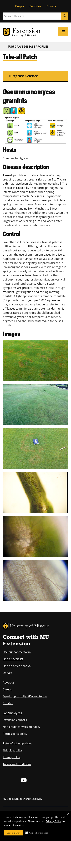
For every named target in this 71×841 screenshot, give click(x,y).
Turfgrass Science (23, 76)
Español (8, 703)
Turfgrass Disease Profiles (28, 46)
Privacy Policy (53, 821)
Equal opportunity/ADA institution (25, 696)
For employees (12, 713)
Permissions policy (15, 734)
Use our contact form (17, 652)
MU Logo (5, 626)
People (19, 6)
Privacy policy (11, 757)
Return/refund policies (17, 743)
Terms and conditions (17, 764)
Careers (8, 689)
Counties (35, 6)
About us (8, 682)
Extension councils (15, 720)
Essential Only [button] (13, 832)
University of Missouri (29, 626)
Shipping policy (12, 750)
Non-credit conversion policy (21, 727)
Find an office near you (17, 666)
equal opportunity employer (26, 798)
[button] (37, 832)
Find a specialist (13, 659)
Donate (51, 6)
